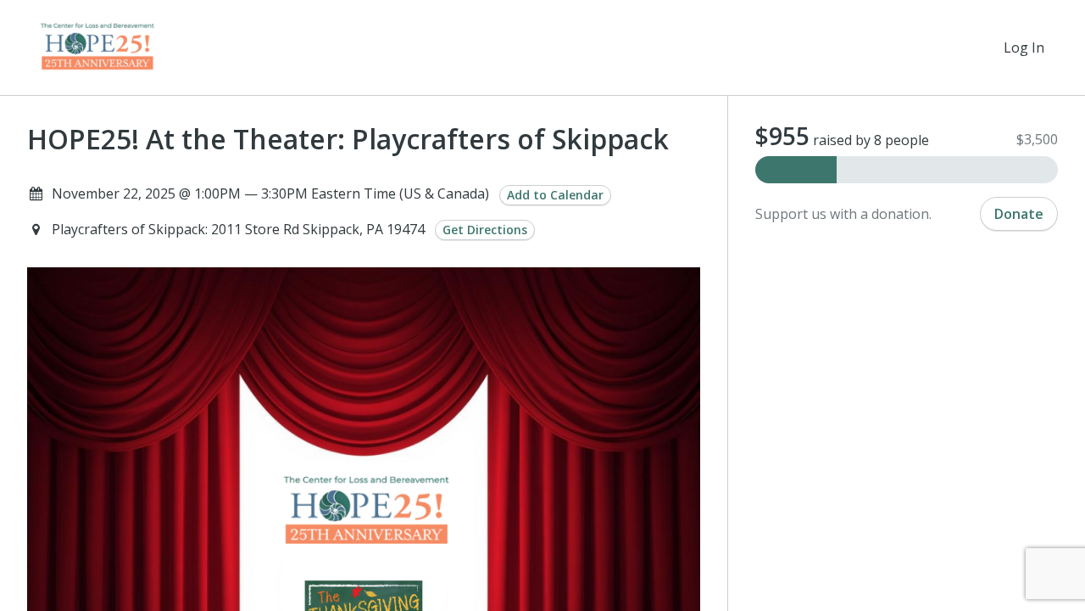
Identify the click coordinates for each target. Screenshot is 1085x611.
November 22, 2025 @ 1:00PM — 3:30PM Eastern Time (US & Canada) (270, 193)
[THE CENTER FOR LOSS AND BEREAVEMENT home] (95, 47)
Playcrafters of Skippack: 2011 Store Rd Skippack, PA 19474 (240, 229)
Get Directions (484, 229)
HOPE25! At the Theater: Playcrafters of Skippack (348, 139)
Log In (1024, 47)
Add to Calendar (555, 195)
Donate (1018, 214)
